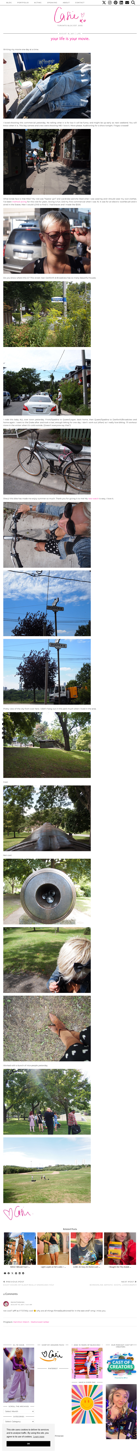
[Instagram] (110, 2)
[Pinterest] (116, 2)
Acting (38, 3)
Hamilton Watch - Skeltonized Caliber (31, 1322)
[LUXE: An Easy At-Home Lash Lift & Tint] (87, 1248)
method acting (19, 201)
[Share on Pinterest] (16, 1273)
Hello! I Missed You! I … (20, 1267)
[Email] (127, 2)
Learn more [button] (38, 1436)
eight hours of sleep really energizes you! (28, 1283)
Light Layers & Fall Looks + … (53, 1267)
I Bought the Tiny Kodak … (120, 1267)
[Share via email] (5, 1273)
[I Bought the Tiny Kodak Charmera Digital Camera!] (120, 1248)
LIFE (79, 34)
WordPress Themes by (122, 1450)
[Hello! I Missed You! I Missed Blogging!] (20, 1248)
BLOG (9, 3)
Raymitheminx (17, 1302)
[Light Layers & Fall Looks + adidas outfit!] (53, 1248)
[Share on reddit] (23, 1273)
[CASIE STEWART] (70, 12)
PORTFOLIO (23, 3)
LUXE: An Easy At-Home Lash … (86, 1267)
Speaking (52, 3)
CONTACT (79, 3)
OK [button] (28, 1444)
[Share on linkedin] (19, 1273)
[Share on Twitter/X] (12, 1273)
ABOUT (66, 3)
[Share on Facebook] (9, 1273)
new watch (93, 498)
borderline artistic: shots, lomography (113, 1283)
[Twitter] (104, 2)
